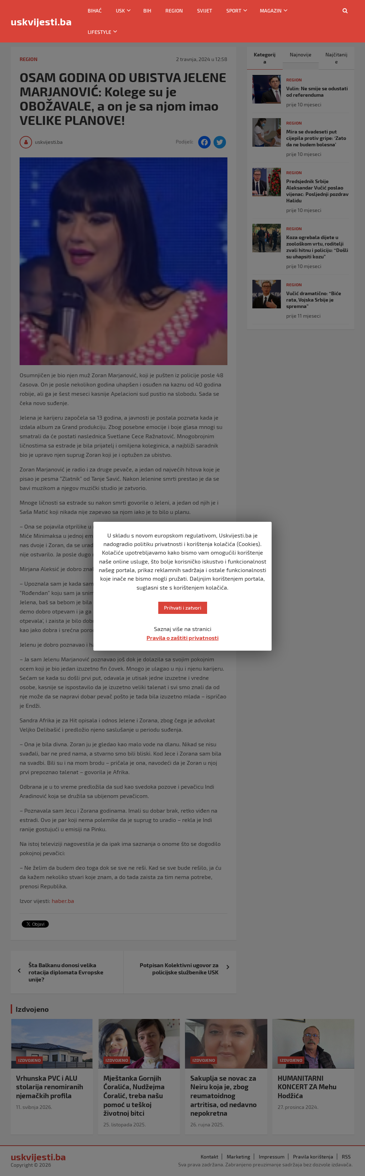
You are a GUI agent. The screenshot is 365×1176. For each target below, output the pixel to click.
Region (174, 10)
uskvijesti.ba (41, 21)
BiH (147, 10)
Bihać (95, 10)
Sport (233, 10)
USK (120, 10)
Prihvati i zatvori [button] (182, 608)
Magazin (271, 10)
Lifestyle (99, 32)
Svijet (204, 10)
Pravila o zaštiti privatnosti (182, 637)
